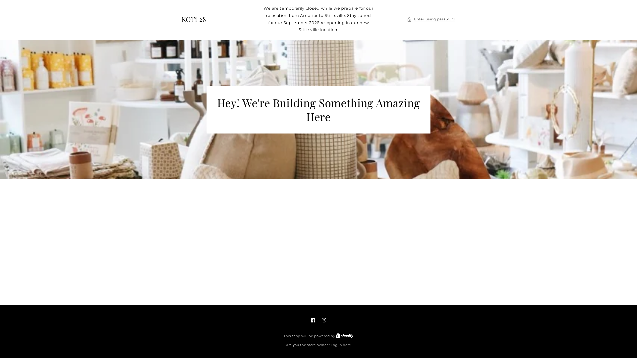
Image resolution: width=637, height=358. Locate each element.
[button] (431, 19)
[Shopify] (344, 336)
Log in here (341, 345)
